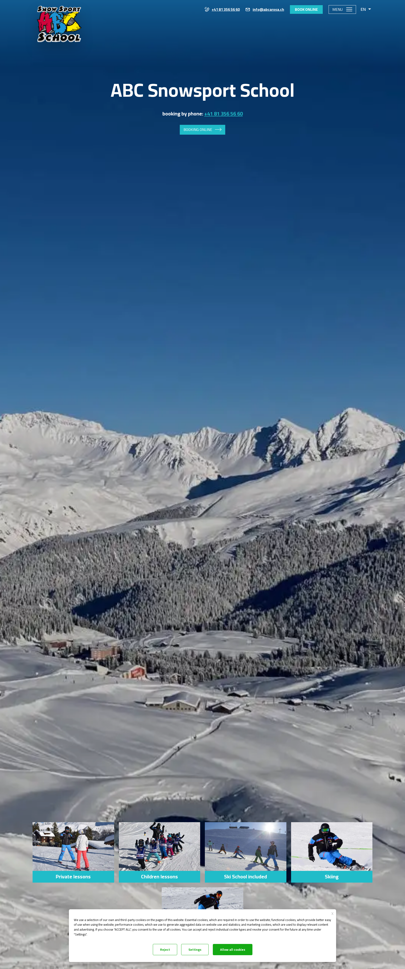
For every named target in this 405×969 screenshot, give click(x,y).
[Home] (59, 31)
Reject (165, 950)
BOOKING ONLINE (198, 129)
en (363, 9)
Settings (194, 950)
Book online (306, 9)
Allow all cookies (232, 950)
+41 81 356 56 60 (226, 10)
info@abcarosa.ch (268, 10)
